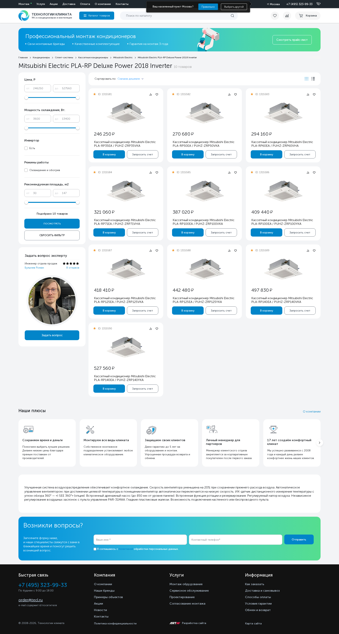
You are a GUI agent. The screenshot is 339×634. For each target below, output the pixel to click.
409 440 (262, 212)
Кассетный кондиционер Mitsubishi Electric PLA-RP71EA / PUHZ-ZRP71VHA (125, 222)
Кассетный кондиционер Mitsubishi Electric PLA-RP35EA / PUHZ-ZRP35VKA (125, 144)
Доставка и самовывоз (262, 590)
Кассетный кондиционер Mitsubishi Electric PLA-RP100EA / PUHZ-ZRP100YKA (282, 222)
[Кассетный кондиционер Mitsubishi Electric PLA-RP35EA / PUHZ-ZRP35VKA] (126, 113)
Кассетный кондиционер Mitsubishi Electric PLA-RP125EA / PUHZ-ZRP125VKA (125, 300)
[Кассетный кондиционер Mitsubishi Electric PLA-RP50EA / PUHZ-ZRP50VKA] (204, 113)
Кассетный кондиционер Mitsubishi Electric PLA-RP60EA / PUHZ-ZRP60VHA (282, 144)
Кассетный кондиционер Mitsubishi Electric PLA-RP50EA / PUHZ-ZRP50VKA (203, 144)
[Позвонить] (316, 4)
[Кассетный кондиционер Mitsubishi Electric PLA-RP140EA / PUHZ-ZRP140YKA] (126, 347)
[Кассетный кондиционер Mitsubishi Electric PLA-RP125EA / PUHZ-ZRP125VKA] (126, 269)
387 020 (183, 212)
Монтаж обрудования (186, 584)
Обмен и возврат (258, 610)
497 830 (261, 290)
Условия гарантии (258, 603)
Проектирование (182, 597)
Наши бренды (104, 590)
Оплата (85, 4)
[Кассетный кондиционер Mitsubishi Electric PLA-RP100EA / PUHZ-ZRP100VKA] (204, 191)
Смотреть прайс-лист (292, 40)
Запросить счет (142, 154)
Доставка (68, 4)
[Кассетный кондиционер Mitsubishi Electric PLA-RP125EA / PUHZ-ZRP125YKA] (204, 269)
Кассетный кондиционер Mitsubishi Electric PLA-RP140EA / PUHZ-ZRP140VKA (282, 300)
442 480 (183, 290)
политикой (126, 549)
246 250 (104, 134)
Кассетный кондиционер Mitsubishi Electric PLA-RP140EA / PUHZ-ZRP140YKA (125, 378)
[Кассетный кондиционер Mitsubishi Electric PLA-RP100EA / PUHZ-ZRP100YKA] (283, 191)
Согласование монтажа (187, 603)
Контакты (122, 4)
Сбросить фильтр (52, 235)
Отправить (299, 539)
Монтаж (23, 4)
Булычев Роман (34, 267)
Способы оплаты (258, 597)
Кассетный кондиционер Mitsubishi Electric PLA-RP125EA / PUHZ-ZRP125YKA (203, 300)
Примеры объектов (108, 597)
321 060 (104, 212)
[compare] (287, 16)
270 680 (183, 134)
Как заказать (254, 584)
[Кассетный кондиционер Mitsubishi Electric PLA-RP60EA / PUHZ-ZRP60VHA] (283, 113)
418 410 (104, 290)
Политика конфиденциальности (115, 623)
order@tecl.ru (30, 600)
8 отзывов (72, 267)
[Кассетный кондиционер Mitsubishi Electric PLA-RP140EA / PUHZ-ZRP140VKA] (283, 269)
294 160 (261, 134)
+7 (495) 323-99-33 (299, 4)
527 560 (104, 368)
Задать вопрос (52, 335)
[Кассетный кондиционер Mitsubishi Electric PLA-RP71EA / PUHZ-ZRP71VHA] (126, 191)
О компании (103, 4)
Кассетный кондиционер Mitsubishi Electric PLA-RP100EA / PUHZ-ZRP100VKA (203, 222)
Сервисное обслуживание (189, 590)
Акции (54, 4)
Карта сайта (253, 623)
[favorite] (277, 16)
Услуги (40, 4)
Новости (100, 610)
